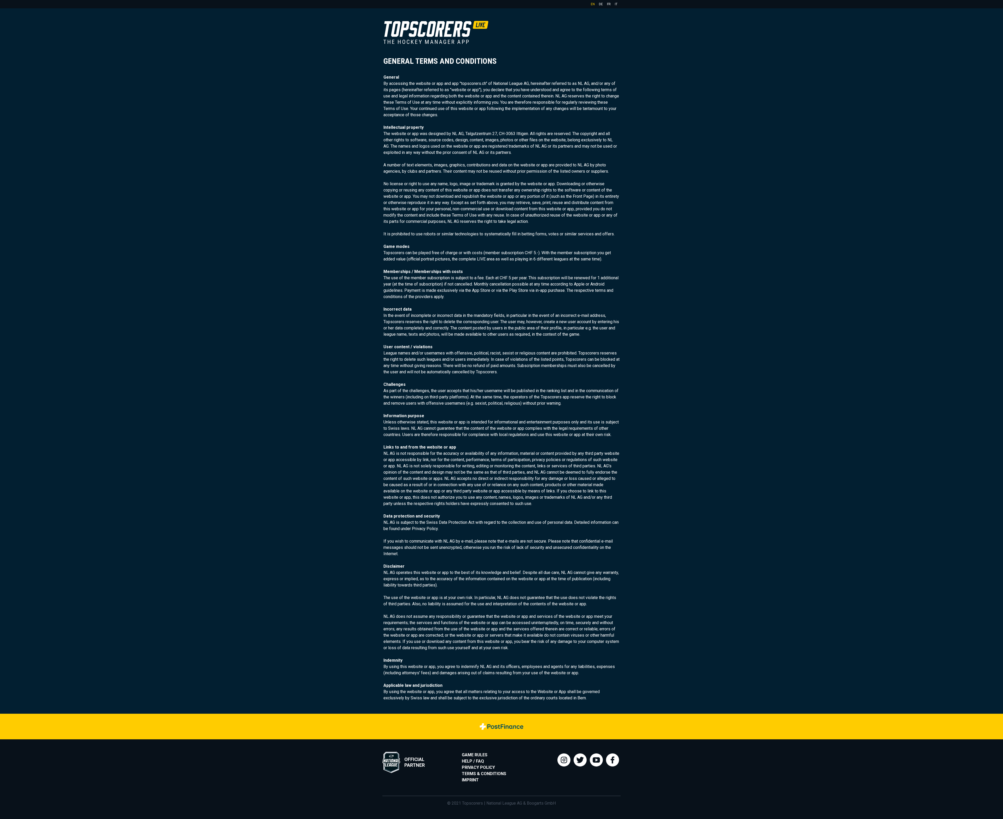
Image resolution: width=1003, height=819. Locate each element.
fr (609, 4)
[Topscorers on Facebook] (612, 760)
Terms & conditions (484, 773)
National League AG (504, 803)
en (593, 4)
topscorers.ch (473, 83)
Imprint (470, 779)
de (601, 4)
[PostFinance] (501, 726)
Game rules (474, 754)
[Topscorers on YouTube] (596, 760)
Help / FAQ (473, 761)
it (616, 4)
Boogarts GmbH (541, 803)
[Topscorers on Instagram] (564, 760)
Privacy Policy (478, 767)
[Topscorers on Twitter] (580, 760)
